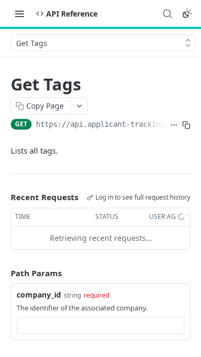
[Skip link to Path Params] (3, 273)
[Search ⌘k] (167, 13)
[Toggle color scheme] (187, 13)
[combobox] (100, 325)
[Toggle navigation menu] (19, 13)
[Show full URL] (174, 125)
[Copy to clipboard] (186, 125)
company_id (39, 295)
